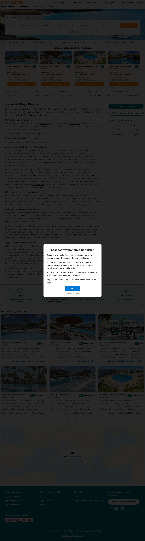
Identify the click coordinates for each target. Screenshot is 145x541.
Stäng (72, 288)
